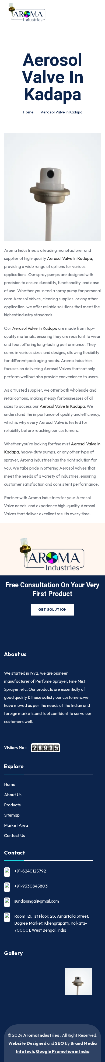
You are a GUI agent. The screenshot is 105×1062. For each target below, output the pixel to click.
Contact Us (14, 835)
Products (12, 804)
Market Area (16, 825)
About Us (13, 794)
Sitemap (12, 815)
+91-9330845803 (31, 886)
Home (28, 112)
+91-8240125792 (30, 871)
